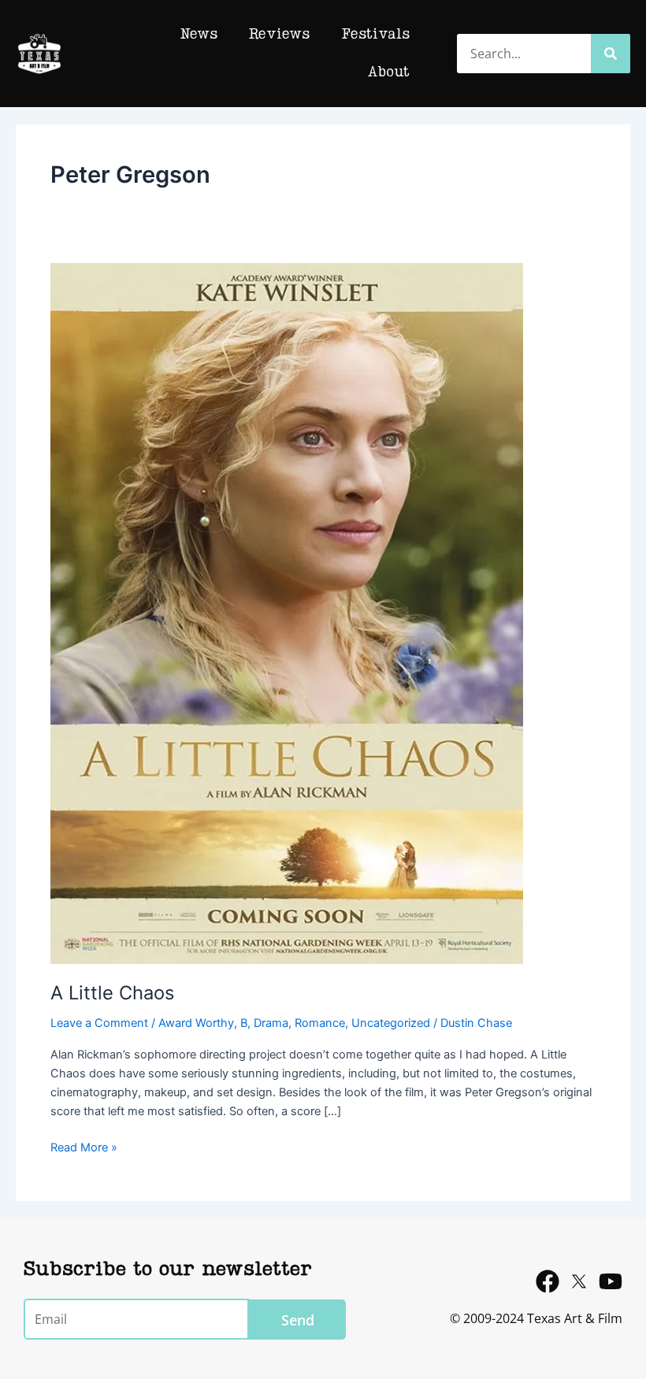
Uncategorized (390, 1023)
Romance (320, 1023)
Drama (271, 1023)
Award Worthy (196, 1023)
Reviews (279, 35)
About (389, 72)
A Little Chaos (112, 992)
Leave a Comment (99, 1023)
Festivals (375, 35)
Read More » (83, 1146)
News (198, 35)
